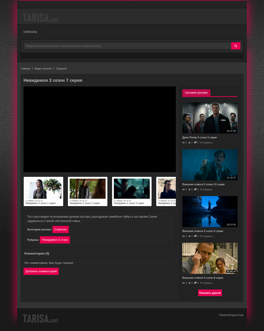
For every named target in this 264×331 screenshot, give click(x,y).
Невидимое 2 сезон (55, 239)
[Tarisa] (41, 17)
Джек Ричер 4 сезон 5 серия (199, 137)
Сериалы (60, 229)
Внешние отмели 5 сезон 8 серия (202, 277)
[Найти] (235, 46)
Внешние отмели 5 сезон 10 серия (203, 184)
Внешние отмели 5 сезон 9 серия (202, 231)
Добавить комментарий (41, 271)
